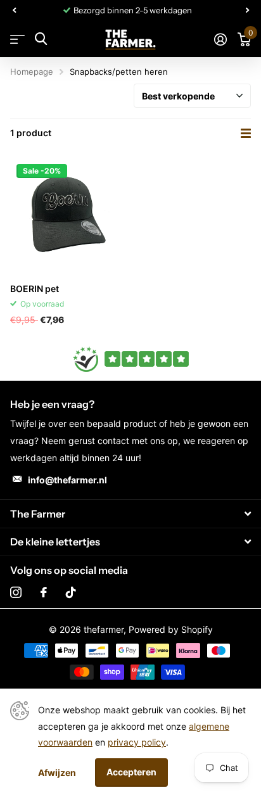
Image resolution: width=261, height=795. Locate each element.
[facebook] (44, 592)
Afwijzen (57, 772)
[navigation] (14, 10)
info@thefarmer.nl (67, 479)
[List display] (246, 133)
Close (130, 513)
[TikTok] (71, 592)
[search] (41, 39)
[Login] (220, 39)
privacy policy (137, 742)
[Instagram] (16, 592)
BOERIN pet (34, 288)
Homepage (31, 72)
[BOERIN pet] (67, 215)
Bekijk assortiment (17, 39)
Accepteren (131, 771)
